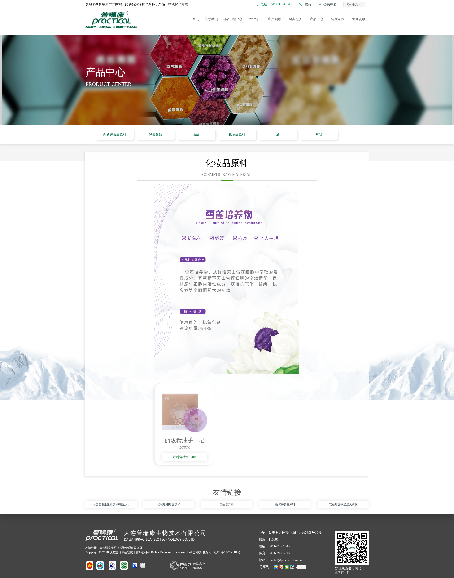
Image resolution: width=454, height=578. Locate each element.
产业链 (253, 19)
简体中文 (352, 4)
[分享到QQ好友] (292, 567)
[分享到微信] (287, 567)
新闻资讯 (358, 19)
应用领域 (274, 19)
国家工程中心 (232, 19)
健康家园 (337, 19)
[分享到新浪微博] (281, 567)
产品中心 (316, 19)
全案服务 (295, 19)
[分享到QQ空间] (276, 567)
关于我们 (211, 19)
